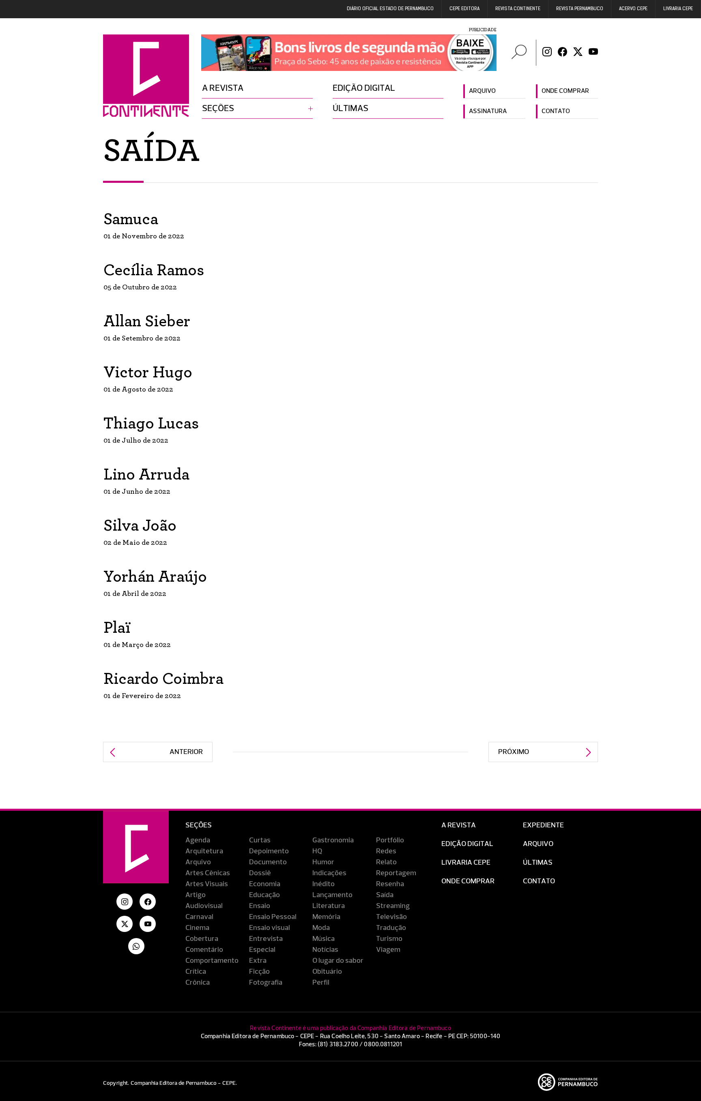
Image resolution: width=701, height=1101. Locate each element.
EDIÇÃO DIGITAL (467, 844)
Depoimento (269, 851)
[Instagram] (547, 52)
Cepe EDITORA (464, 8)
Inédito (323, 884)
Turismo (389, 938)
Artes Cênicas (207, 873)
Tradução (391, 928)
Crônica (197, 982)
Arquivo (482, 91)
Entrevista (266, 938)
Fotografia (265, 982)
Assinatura (488, 111)
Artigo (195, 895)
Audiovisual (204, 906)
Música (323, 938)
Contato (556, 111)
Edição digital (364, 88)
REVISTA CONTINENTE (517, 8)
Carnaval (199, 917)
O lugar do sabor (337, 960)
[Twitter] (578, 52)
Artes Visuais (206, 884)
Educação (264, 895)
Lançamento (332, 895)
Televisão (391, 917)
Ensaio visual (269, 928)
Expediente (543, 825)
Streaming (393, 906)
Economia (264, 884)
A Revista (458, 825)
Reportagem (396, 873)
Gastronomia (333, 840)
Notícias (325, 949)
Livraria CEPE (678, 8)
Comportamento (212, 960)
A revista (222, 88)
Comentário (204, 949)
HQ (317, 851)
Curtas (260, 840)
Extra (258, 960)
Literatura (328, 906)
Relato (386, 862)
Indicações (329, 873)
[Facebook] (562, 52)
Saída (385, 895)
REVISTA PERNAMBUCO (579, 8)
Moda (321, 928)
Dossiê (260, 873)
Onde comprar (565, 91)
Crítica (195, 971)
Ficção (259, 971)
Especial (262, 949)
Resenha (390, 884)
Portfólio (390, 840)
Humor (323, 862)
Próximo (513, 752)
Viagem (388, 949)
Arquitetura (204, 851)
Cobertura (201, 938)
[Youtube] (593, 52)
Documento (268, 862)
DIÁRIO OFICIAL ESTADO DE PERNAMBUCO (390, 8)
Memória (326, 917)
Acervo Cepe (633, 8)
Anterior (186, 752)
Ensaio (259, 906)
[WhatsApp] (136, 946)
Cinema (197, 928)
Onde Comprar (468, 881)
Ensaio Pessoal (273, 917)
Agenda (197, 840)
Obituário (327, 971)
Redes (386, 851)
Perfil (320, 982)
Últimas (350, 108)
